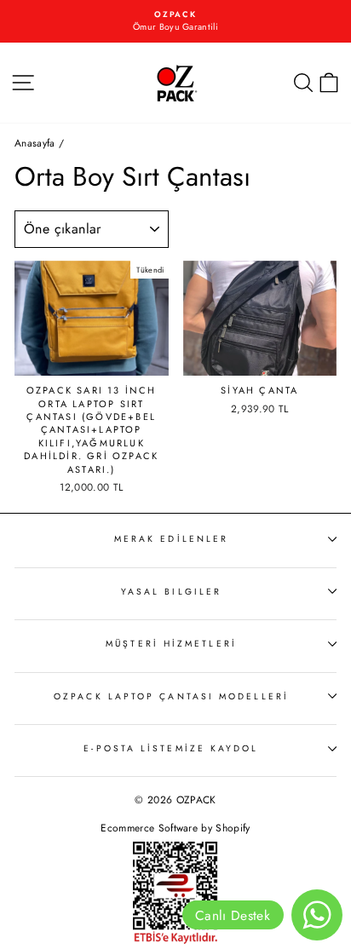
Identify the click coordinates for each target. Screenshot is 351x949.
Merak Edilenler (171, 538)
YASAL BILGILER (171, 591)
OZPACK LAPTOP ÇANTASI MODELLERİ (171, 696)
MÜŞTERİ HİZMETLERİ (171, 643)
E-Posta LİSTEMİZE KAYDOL (170, 748)
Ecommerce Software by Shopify (175, 828)
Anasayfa (34, 142)
